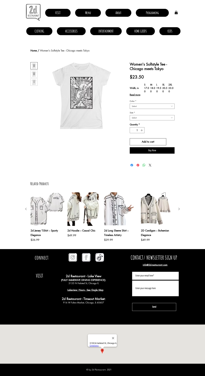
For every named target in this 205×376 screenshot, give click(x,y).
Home (33, 50)
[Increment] (142, 130)
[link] (176, 12)
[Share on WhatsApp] (144, 165)
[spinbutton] (137, 130)
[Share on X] (150, 165)
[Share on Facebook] (132, 165)
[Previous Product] (26, 209)
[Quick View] (47, 209)
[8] (99, 257)
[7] (86, 257)
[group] (102, 219)
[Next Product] (179, 209)
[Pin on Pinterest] (138, 165)
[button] (118, 13)
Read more (135, 94)
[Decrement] (132, 130)
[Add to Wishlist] (171, 141)
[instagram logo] (72, 257)
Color (133, 101)
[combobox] (152, 106)
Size (132, 112)
